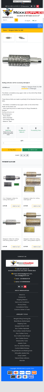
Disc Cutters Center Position (22, 331)
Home (5, 30)
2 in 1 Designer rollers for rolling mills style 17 (10, 198)
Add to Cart (33, 150)
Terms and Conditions (22, 302)
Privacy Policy (22, 304)
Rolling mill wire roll (8, 112)
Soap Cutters (22, 355)
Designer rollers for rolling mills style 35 (31, 198)
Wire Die (22, 360)
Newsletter (25, 6)
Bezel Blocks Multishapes (22, 321)
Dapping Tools (22, 323)
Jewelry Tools (22, 343)
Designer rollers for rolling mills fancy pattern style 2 (11, 239)
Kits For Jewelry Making (22, 346)
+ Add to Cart (16, 206)
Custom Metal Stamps (22, 348)
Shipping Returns (22, 300)
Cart (35, 20)
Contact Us (22, 297)
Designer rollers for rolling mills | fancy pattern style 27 (32, 239)
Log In (28, 20)
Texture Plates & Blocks (22, 358)
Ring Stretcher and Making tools (22, 351)
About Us (22, 295)
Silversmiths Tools (22, 341)
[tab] (9, 38)
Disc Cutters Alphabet (22, 328)
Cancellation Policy (22, 307)
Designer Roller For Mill (16, 30)
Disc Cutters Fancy (22, 333)
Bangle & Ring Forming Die (22, 318)
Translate (27, 3)
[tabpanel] (22, 62)
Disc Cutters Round (22, 338)
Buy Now (13, 150)
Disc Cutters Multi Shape (22, 336)
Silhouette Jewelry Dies (22, 353)
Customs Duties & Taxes (22, 309)
